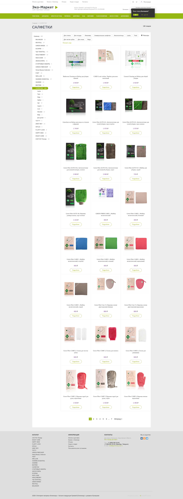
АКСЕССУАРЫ (41, 61)
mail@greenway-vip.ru (115, 445)
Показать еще (67, 43)
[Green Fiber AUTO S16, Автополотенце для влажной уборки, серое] (106, 152)
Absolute (41, 112)
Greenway (38, 36)
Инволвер (88, 35)
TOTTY (39, 120)
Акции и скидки (74, 2)
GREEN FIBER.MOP (43, 67)
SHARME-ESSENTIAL (44, 79)
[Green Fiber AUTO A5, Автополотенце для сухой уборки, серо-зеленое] (135, 106)
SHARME (40, 82)
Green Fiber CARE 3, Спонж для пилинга (105, 350)
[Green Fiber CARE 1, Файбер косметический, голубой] (76, 243)
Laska (129, 35)
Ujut (39, 103)
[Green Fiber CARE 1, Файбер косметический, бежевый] (135, 197)
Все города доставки (110, 439)
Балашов (125, 9)
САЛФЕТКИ (41, 88)
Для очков (81, 39)
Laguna (40, 106)
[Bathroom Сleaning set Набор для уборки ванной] (76, 60)
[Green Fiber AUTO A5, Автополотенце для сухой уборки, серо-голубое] (106, 106)
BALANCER (41, 39)
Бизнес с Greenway (52, 2)
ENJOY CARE (41, 136)
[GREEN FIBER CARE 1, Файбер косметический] (106, 197)
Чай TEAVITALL (42, 51)
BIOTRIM (40, 85)
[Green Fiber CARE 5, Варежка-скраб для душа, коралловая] (76, 380)
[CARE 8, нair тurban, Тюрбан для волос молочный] (106, 60)
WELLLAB (40, 76)
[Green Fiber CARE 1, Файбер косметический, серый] (76, 289)
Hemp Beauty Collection (44, 70)
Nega (89, 39)
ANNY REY (40, 124)
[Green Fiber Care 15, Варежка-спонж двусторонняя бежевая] (106, 289)
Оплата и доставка (37, 2)
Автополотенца (119, 35)
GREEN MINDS (42, 45)
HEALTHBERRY (42, 55)
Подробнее (75, 87)
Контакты (85, 2)
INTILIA (39, 127)
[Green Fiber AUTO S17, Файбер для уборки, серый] (135, 152)
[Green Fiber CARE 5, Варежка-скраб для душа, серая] (106, 380)
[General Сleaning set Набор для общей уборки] (135, 60)
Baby (39, 114)
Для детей (41, 117)
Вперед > (118, 419)
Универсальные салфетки (102, 35)
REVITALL (40, 42)
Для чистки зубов (69, 39)
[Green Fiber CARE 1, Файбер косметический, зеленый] (106, 243)
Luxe (39, 109)
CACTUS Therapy (42, 139)
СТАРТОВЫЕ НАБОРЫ (44, 64)
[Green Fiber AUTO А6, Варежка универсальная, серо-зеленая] (76, 197)
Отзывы (64, 2)
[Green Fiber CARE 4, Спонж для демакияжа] (135, 334)
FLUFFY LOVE (41, 130)
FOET (39, 73)
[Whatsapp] (133, 2)
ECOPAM (39, 48)
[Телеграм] (136, 2)
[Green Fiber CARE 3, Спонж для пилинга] (106, 334)
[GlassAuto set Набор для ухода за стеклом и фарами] (76, 106)
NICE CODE (41, 58)
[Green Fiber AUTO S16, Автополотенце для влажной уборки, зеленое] (76, 152)
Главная (34, 23)
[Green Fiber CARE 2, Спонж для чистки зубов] (76, 334)
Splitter (40, 100)
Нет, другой (144, 14)
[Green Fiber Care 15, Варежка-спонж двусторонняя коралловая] (135, 289)
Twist (135, 35)
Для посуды (77, 35)
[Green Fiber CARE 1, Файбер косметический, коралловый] (135, 243)
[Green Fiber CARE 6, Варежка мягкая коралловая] (135, 380)
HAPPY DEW (41, 133)
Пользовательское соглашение (77, 448)
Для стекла (67, 35)
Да (135, 14)
